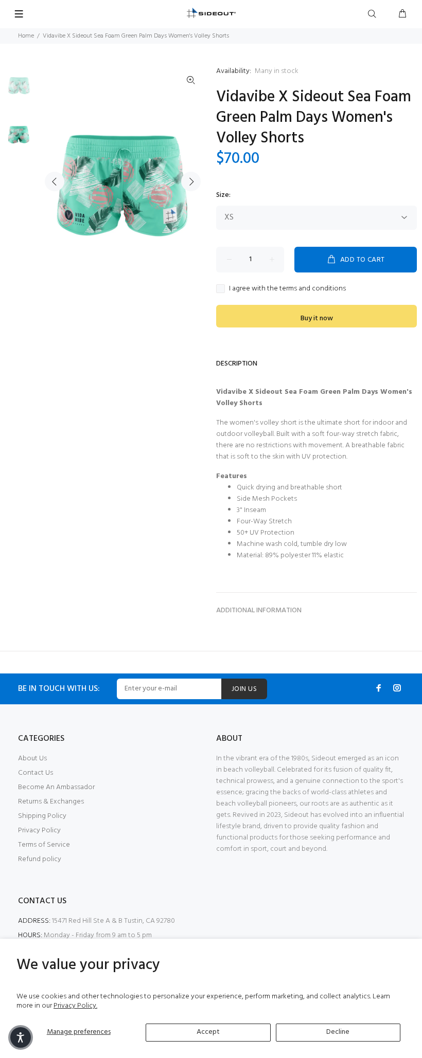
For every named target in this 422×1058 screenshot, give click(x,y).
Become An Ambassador (56, 787)
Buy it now (317, 318)
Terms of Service (44, 845)
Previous (54, 181)
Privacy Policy (39, 830)
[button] (20, 1037)
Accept (208, 1032)
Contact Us (35, 773)
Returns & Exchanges (51, 802)
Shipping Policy (42, 816)
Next (191, 181)
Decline (337, 1032)
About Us (32, 758)
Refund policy (39, 859)
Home (26, 36)
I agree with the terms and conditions (287, 289)
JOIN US (244, 689)
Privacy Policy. (75, 1006)
